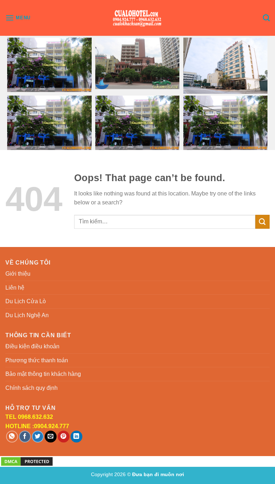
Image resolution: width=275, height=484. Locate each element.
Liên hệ (14, 288)
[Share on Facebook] (25, 436)
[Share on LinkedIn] (76, 436)
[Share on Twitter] (38, 436)
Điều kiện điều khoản (32, 346)
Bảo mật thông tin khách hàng (43, 374)
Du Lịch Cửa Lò (25, 301)
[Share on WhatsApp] (12, 436)
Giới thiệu (17, 274)
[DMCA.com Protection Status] (27, 461)
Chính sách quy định (31, 388)
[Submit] (262, 222)
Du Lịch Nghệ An (27, 315)
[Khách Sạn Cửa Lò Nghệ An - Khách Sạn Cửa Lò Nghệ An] (138, 18)
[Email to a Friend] (51, 436)
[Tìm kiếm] (266, 17)
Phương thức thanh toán (36, 360)
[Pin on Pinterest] (63, 436)
